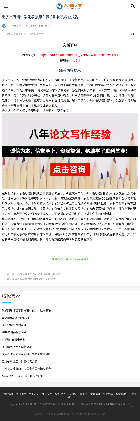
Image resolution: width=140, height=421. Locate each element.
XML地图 (126, 404)
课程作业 (60, 393)
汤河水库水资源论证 (14, 325)
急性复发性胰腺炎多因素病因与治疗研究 (26, 368)
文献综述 (95, 393)
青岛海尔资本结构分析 (15, 317)
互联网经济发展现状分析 (17, 346)
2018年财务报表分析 (14, 332)
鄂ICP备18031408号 (108, 404)
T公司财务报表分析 (13, 339)
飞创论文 (51, 414)
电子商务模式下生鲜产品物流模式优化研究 (36, 274)
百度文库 (81, 414)
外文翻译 (108, 393)
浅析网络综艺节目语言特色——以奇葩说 (26, 310)
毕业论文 (16, 26)
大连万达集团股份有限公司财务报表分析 (26, 354)
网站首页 (8, 393)
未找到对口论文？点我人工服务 (71, 258)
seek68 (101, 414)
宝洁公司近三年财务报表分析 (19, 361)
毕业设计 (34, 393)
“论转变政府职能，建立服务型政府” (23, 375)
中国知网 (92, 414)
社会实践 (47, 393)
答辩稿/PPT (122, 393)
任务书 (84, 393)
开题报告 (72, 393)
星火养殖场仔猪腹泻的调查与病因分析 (34, 278)
